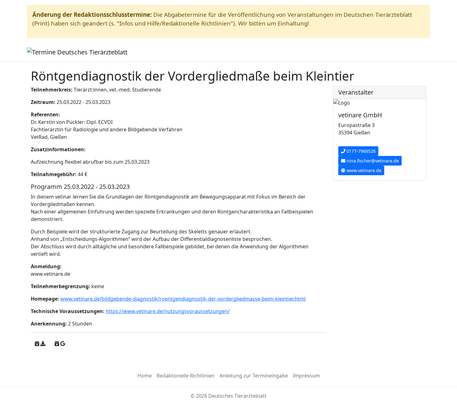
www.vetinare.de (363, 170)
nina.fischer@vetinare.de (372, 161)
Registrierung (202, 52)
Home (144, 375)
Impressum (306, 375)
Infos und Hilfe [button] (158, 52)
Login (229, 52)
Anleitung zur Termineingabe (253, 375)
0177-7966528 (360, 151)
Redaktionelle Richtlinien (186, 375)
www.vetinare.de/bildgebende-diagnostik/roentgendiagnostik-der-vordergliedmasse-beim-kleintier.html (183, 298)
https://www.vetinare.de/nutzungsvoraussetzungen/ (168, 311)
